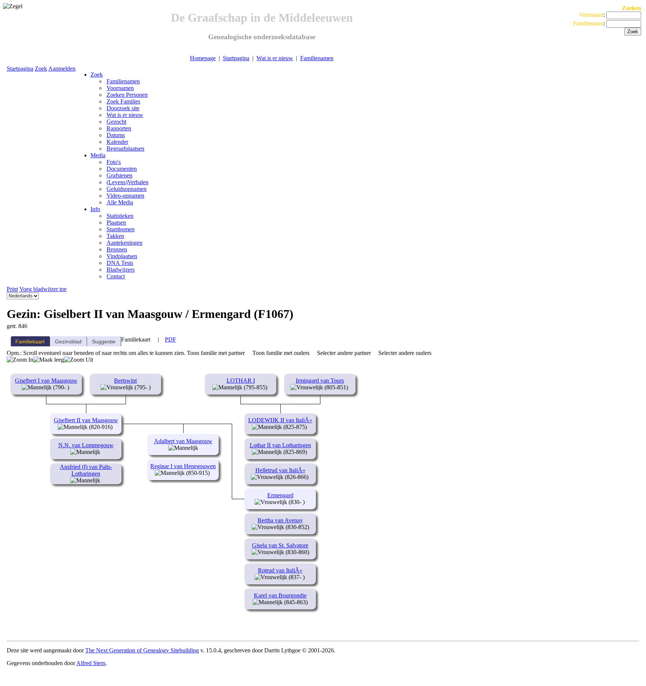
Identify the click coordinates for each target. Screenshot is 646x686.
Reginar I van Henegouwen (183, 466)
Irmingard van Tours (320, 380)
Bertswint (125, 380)
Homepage (203, 58)
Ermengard (280, 495)
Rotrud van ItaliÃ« (280, 570)
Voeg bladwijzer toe (43, 289)
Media (97, 155)
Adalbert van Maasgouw (183, 441)
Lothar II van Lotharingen (280, 445)
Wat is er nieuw (274, 58)
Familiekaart (29, 341)
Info (95, 209)
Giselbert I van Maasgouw (46, 380)
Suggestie (104, 341)
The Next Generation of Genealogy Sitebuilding (142, 650)
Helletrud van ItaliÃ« (280, 470)
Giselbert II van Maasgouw (86, 420)
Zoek (41, 68)
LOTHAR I (241, 380)
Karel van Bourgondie (280, 595)
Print (12, 289)
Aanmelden (62, 68)
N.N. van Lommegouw (86, 445)
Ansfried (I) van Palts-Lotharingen (86, 470)
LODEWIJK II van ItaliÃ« (280, 420)
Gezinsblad (68, 341)
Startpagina (236, 58)
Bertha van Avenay (280, 520)
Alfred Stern (90, 663)
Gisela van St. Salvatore (280, 545)
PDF (170, 339)
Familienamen (316, 58)
